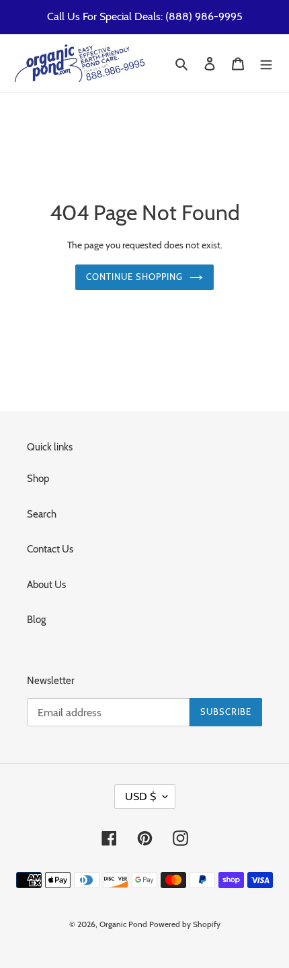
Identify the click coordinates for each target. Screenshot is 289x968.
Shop (38, 479)
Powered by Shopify (184, 924)
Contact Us (50, 549)
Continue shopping (134, 276)
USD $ (140, 796)
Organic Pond (123, 924)
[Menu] (266, 63)
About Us (46, 585)
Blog (36, 620)
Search (41, 514)
